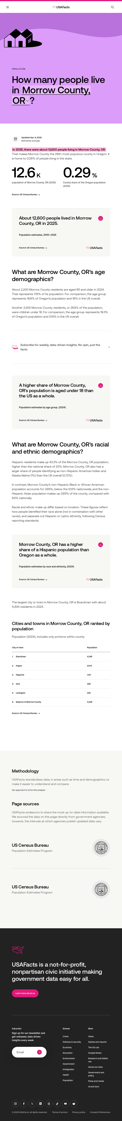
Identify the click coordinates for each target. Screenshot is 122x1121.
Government (69, 1064)
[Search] (112, 7)
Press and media (96, 1081)
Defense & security (72, 1042)
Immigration (68, 1069)
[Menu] (7, 8)
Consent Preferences (100, 1112)
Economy (67, 1047)
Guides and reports (97, 1042)
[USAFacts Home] (61, 7)
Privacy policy (78, 1112)
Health (66, 1075)
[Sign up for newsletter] (39, 1052)
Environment (69, 1058)
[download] (100, 218)
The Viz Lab (93, 1047)
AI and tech (93, 1086)
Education (67, 1053)
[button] (51, 95)
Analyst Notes (94, 1053)
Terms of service (60, 1112)
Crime (65, 1036)
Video (91, 1036)
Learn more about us (25, 993)
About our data (95, 1067)
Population (18, 69)
